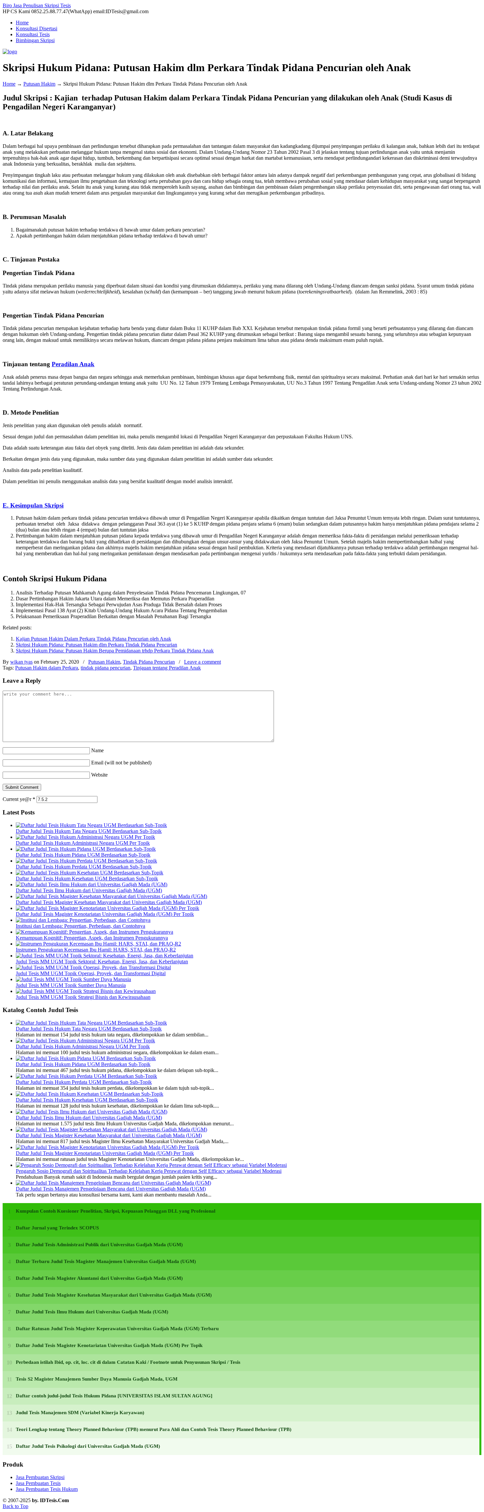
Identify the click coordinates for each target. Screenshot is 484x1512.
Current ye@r (19, 799)
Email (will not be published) (121, 762)
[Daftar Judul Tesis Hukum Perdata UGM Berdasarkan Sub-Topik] (86, 861)
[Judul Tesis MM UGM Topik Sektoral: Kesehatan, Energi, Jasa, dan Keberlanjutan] (104, 955)
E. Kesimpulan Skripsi (33, 505)
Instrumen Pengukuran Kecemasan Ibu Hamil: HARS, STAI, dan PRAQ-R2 (96, 949)
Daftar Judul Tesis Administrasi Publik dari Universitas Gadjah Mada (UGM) (99, 1244)
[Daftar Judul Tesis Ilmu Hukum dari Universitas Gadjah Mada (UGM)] (91, 884)
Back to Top (15, 1506)
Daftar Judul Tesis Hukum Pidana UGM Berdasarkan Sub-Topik (83, 855)
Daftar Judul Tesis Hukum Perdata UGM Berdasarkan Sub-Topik (84, 866)
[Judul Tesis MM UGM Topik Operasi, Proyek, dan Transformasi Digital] (93, 967)
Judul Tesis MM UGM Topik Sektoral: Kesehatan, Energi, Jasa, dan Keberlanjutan (102, 961)
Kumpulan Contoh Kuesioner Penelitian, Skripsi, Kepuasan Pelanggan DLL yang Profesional (115, 1211)
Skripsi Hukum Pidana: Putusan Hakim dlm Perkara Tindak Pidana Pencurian (96, 644)
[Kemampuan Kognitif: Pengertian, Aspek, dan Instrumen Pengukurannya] (94, 932)
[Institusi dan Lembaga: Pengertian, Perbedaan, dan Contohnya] (83, 920)
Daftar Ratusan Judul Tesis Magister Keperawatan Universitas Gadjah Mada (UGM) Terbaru (117, 1328)
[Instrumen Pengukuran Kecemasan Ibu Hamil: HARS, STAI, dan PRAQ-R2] (98, 944)
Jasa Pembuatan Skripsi (40, 1477)
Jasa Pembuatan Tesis (38, 1483)
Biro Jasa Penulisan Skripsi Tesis (37, 5)
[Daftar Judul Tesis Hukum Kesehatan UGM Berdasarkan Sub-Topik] (89, 872)
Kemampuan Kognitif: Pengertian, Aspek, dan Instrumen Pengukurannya (92, 938)
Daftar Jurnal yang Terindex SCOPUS (57, 1227)
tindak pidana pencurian (105, 668)
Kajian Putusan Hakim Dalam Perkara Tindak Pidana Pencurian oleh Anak (93, 639)
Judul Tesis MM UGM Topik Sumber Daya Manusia (71, 985)
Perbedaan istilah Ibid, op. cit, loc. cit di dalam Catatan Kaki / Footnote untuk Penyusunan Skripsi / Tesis (128, 1362)
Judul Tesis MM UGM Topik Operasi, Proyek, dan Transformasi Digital (91, 973)
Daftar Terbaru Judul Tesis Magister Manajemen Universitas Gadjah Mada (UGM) (106, 1261)
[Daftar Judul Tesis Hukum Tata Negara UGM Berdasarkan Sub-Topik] (91, 825)
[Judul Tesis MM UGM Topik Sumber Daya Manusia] (73, 979)
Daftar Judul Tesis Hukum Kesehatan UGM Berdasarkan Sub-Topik (87, 878)
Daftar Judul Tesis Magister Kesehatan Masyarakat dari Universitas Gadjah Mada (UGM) (109, 902)
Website (99, 775)
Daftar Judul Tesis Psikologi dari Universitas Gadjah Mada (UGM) (88, 1446)
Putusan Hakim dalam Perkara (46, 668)
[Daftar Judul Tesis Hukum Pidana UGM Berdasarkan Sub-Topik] (86, 849)
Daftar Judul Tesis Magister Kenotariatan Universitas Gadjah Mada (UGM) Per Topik (105, 914)
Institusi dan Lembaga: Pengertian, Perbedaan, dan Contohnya (80, 926)
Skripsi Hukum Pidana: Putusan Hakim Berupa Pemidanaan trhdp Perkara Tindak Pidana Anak (115, 650)
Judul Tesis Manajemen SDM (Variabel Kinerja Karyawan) (80, 1412)
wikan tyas (21, 662)
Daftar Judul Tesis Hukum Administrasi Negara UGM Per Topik (83, 843)
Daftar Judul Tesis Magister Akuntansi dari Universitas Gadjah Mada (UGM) (99, 1278)
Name (97, 750)
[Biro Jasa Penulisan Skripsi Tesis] (10, 51)
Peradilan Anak (73, 364)
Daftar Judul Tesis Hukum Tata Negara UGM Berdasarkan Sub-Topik (89, 831)
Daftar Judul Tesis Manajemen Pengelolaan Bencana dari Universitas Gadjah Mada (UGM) (111, 1189)
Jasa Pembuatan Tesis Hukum (47, 1489)
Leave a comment (202, 662)
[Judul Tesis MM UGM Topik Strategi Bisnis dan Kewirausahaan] (86, 991)
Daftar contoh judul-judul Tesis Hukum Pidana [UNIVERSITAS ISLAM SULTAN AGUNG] (114, 1395)
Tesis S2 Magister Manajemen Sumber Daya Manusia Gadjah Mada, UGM (96, 1379)
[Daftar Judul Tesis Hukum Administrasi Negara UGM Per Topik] (85, 837)
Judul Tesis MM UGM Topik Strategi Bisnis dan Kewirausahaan (83, 997)
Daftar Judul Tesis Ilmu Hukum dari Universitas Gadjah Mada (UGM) (89, 890)
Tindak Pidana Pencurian (149, 662)
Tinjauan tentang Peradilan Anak (167, 668)
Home (9, 84)
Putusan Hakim (39, 84)
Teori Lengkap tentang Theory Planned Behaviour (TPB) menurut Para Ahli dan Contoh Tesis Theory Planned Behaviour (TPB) (153, 1429)
